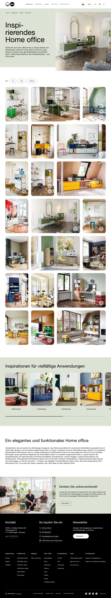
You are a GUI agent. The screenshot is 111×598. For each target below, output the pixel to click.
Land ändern (19, 593)
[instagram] (86, 594)
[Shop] (23, 105)
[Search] (104, 4)
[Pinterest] (93, 594)
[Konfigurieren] (23, 117)
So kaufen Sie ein (64, 4)
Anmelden (79, 536)
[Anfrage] (23, 111)
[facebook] (90, 594)
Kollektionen (38, 4)
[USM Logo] (9, 4)
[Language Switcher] (100, 4)
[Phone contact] (96, 4)
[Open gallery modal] (16, 104)
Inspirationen (29, 4)
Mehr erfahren (65, 503)
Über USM (54, 4)
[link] (9, 558)
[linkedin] (96, 594)
